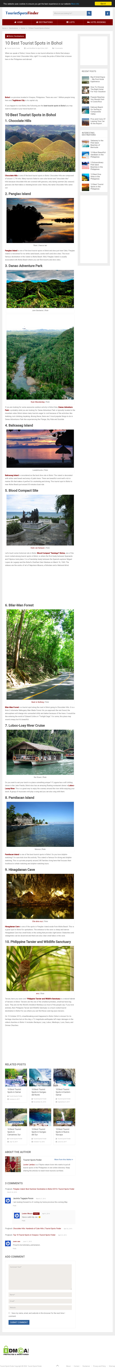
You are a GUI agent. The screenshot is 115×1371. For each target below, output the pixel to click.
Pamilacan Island (12, 854)
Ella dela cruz (37, 921)
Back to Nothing (37, 702)
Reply (14, 1205)
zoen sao (16, 1241)
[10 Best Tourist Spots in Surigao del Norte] (40, 1077)
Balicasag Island (12, 475)
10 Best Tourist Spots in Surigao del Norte (39, 1092)
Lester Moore (27, 1214)
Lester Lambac (29, 1165)
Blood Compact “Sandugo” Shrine (51, 553)
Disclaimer (86, 1366)
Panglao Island (11, 251)
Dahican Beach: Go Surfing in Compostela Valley (97, 110)
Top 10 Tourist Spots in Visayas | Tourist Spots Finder (34, 1235)
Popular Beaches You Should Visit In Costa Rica (98, 99)
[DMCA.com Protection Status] (16, 1354)
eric (37, 993)
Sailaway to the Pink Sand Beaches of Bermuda (97, 143)
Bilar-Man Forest (12, 707)
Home (20, 22)
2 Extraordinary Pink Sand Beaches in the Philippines (97, 165)
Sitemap (112, 1366)
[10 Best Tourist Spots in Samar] (16, 1077)
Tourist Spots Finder (13, 48)
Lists (72, 22)
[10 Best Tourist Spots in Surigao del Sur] (40, 1117)
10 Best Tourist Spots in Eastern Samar (63, 1092)
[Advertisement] (40, 79)
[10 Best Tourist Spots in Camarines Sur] (16, 1117)
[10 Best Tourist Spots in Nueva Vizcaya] (64, 1117)
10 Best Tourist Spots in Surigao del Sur (39, 1132)
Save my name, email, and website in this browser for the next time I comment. (37, 1314)
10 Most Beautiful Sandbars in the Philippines (98, 154)
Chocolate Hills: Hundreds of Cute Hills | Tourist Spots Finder (37, 1228)
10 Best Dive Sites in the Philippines (96, 176)
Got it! (103, 3)
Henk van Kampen (38, 548)
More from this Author (63, 1159)
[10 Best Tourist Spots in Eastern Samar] (64, 1077)
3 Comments (58, 48)
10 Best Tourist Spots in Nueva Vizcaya (62, 1132)
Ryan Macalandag (37, 402)
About (68, 1366)
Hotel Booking (98, 22)
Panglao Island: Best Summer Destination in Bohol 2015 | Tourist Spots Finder (43, 1189)
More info (75, 3)
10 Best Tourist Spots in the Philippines (97, 186)
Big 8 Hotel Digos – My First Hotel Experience (98, 79)
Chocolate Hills (11, 175)
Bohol (23, 28)
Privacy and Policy (99, 1366)
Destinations (45, 22)
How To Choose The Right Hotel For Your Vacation (98, 89)
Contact (76, 1366)
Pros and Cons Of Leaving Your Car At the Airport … (98, 121)
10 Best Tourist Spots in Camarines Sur (14, 1132)
